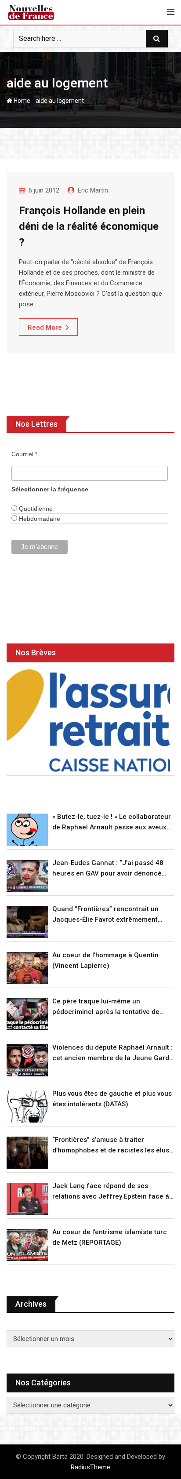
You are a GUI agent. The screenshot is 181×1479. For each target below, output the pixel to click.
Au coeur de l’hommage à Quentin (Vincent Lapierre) (105, 960)
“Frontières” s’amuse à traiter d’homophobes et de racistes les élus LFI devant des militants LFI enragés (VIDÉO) (110, 1146)
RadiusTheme (90, 1467)
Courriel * (24, 454)
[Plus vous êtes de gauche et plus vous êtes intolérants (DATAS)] (27, 1106)
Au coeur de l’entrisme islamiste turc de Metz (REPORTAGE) (109, 1237)
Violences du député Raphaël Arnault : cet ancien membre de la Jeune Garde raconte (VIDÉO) (112, 1053)
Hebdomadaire (38, 518)
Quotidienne (35, 508)
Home (21, 100)
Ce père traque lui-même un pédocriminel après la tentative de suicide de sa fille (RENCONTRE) (105, 1007)
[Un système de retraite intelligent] (88, 720)
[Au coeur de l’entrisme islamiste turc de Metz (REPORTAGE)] (27, 1245)
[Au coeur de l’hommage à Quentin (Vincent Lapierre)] (27, 968)
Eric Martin (93, 190)
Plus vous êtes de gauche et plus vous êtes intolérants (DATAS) (112, 1099)
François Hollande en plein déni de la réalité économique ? (89, 226)
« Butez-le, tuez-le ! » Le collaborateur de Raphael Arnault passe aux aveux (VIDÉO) (111, 822)
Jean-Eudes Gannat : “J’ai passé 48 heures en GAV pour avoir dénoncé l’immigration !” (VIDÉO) (107, 869)
